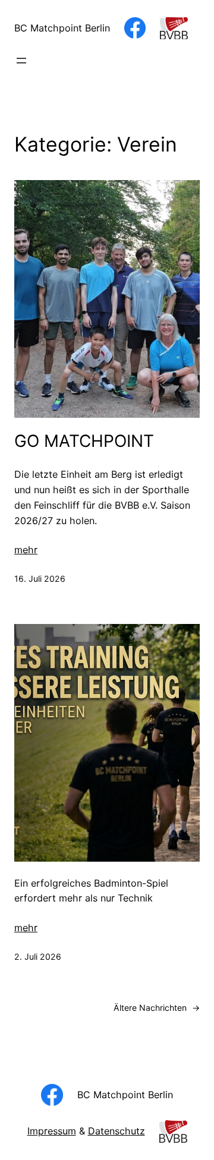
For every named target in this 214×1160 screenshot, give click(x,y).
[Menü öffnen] (21, 60)
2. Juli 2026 (37, 956)
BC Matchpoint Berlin (62, 28)
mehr (25, 550)
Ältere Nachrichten (157, 1008)
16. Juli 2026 (39, 578)
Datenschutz (116, 1131)
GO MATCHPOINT (84, 441)
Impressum (51, 1131)
